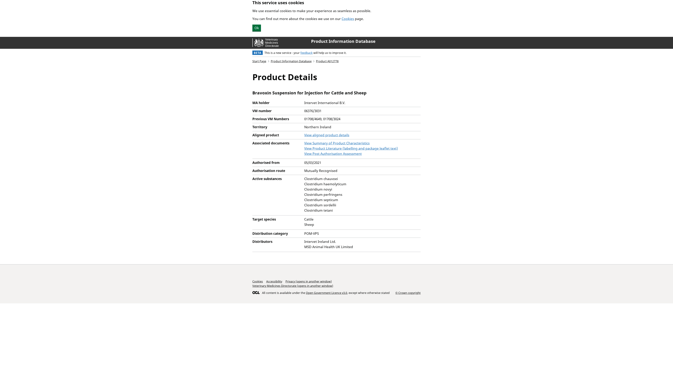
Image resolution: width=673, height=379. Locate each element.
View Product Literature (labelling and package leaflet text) (351, 148)
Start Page (259, 61)
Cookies (348, 18)
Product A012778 (327, 61)
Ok (256, 28)
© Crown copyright (408, 293)
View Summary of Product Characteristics (337, 143)
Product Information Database (343, 41)
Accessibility (274, 281)
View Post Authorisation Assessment (333, 153)
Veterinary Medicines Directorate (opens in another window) (292, 286)
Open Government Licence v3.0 (326, 293)
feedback (306, 53)
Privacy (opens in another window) (308, 281)
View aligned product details (326, 135)
